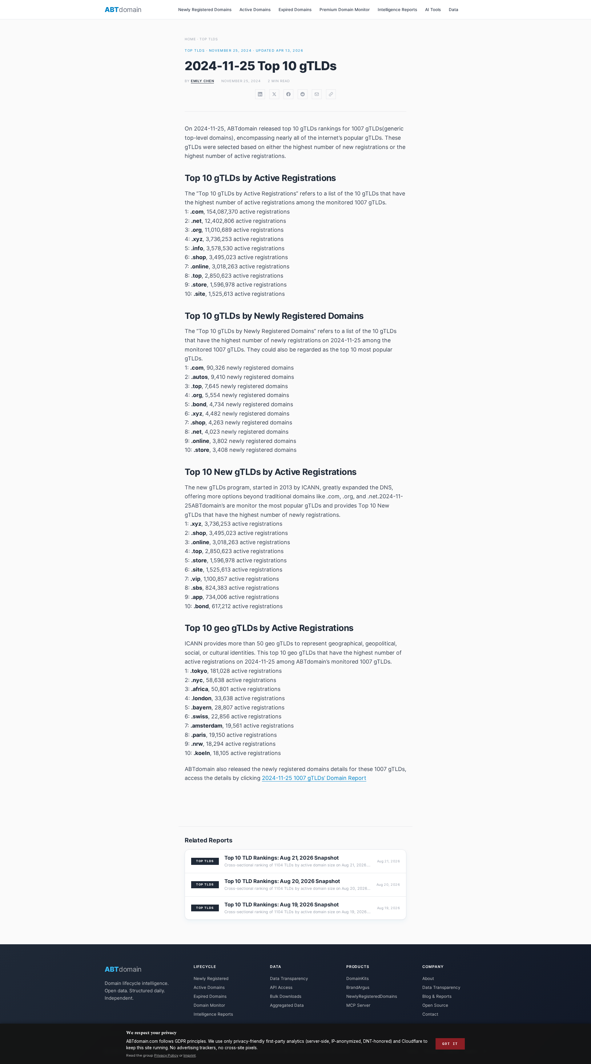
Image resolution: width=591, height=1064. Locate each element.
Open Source (435, 1005)
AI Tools (433, 9)
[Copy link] (331, 94)
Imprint (189, 1055)
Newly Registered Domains (204, 9)
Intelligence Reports (397, 9)
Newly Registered (211, 978)
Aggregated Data (287, 1005)
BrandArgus (357, 987)
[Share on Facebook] (288, 94)
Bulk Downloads (285, 996)
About (428, 978)
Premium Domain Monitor (345, 9)
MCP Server (358, 1005)
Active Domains (255, 9)
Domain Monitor (209, 1005)
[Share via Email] (317, 94)
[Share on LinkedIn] (260, 94)
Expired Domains (295, 9)
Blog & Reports (437, 996)
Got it (450, 1044)
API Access (281, 987)
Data (453, 9)
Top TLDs (208, 39)
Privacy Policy (166, 1055)
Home (190, 39)
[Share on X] (274, 94)
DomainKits (357, 978)
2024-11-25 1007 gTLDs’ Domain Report (314, 778)
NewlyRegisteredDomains (371, 996)
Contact (430, 1014)
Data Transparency (289, 978)
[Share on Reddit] (303, 94)
